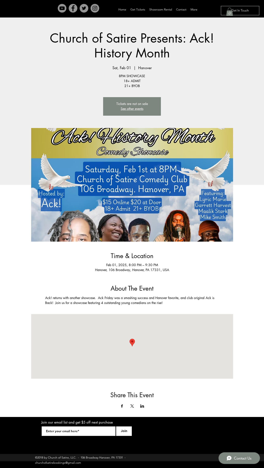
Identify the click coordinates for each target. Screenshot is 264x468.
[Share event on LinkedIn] (142, 406)
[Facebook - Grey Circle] (73, 8)
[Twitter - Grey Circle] (84, 8)
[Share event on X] (132, 406)
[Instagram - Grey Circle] (95, 8)
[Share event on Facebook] (122, 406)
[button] (229, 12)
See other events (132, 109)
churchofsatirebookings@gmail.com (58, 463)
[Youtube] (62, 8)
